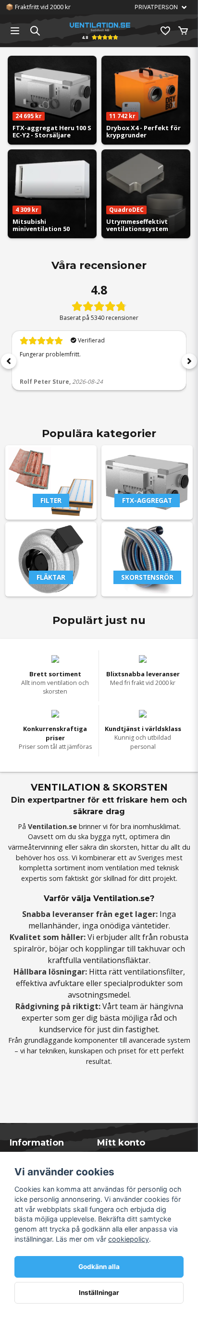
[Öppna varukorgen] (183, 30)
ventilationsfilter (153, 971)
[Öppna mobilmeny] (15, 30)
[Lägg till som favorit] (165, 30)
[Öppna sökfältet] (35, 30)
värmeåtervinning (35, 847)
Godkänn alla (99, 1266)
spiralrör (29, 948)
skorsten (123, 847)
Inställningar (99, 1292)
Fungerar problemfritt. (50, 354)
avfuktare (66, 983)
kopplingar (105, 948)
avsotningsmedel (98, 994)
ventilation (121, 867)
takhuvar (153, 948)
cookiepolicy (128, 1239)
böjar (58, 948)
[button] (8, 361)
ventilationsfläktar (116, 960)
